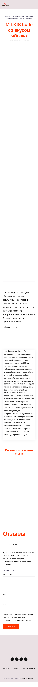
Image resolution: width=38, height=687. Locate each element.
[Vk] (23, 340)
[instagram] (12, 659)
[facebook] (17, 659)
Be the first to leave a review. (19, 41)
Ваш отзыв (8, 574)
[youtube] (21, 659)
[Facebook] (10, 340)
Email (5, 604)
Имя (5, 594)
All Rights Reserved (28, 678)
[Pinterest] (19, 340)
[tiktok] (25, 659)
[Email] (28, 340)
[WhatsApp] (14, 340)
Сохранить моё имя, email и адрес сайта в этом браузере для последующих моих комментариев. (18, 617)
